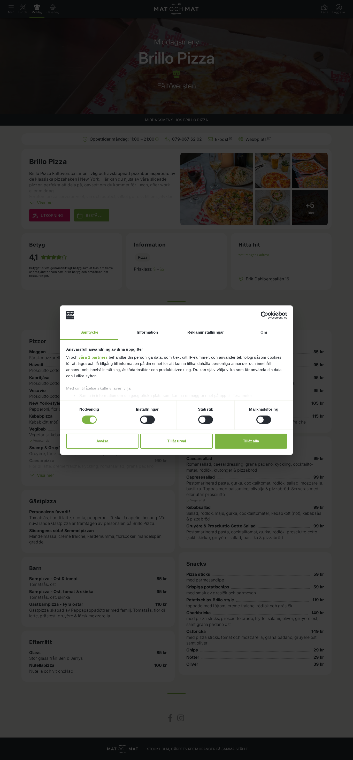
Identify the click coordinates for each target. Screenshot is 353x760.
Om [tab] (263, 332)
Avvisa (102, 441)
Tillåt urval (176, 441)
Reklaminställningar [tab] (205, 332)
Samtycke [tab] (89, 332)
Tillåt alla (251, 441)
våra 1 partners (93, 357)
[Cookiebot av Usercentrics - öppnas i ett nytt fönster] (264, 315)
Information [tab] (147, 332)
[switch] (147, 420)
